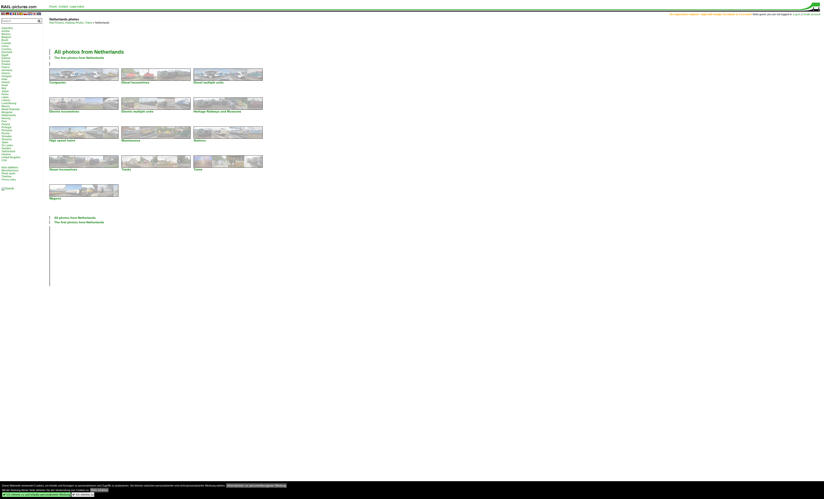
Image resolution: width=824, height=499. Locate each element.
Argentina (7, 28)
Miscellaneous (10, 170)
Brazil (5, 40)
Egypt (5, 55)
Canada (6, 43)
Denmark (7, 52)
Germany (7, 70)
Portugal (6, 127)
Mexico (6, 106)
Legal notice (77, 6)
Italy (4, 88)
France (6, 67)
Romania (7, 130)
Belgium (6, 37)
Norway (6, 118)
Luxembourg (9, 103)
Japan (5, 91)
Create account (811, 14)
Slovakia (7, 136)
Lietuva (6, 100)
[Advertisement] (159, 36)
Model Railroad (11, 109)
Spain (5, 142)
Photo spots (8, 173)
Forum (53, 6)
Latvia (5, 97)
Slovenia (7, 139)
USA (4, 160)
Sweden (6, 148)
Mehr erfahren (99, 490)
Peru (4, 121)
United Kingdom (11, 157)
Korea (5, 94)
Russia (6, 133)
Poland (6, 124)
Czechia (6, 49)
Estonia (6, 58)
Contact (63, 6)
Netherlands (9, 115)
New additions (10, 167)
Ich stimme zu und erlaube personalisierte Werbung (36, 494)
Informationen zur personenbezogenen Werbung (256, 485)
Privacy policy (9, 179)
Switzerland (8, 151)
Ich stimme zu (83, 494)
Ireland (6, 82)
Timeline (7, 176)
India (4, 79)
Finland (6, 64)
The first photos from (79, 57)
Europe (6, 61)
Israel (5, 85)
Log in (796, 14)
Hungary (7, 76)
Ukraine (6, 154)
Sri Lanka (7, 145)
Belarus (6, 34)
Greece (6, 73)
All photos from (89, 52)
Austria (6, 31)
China (5, 46)
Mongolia (7, 112)
